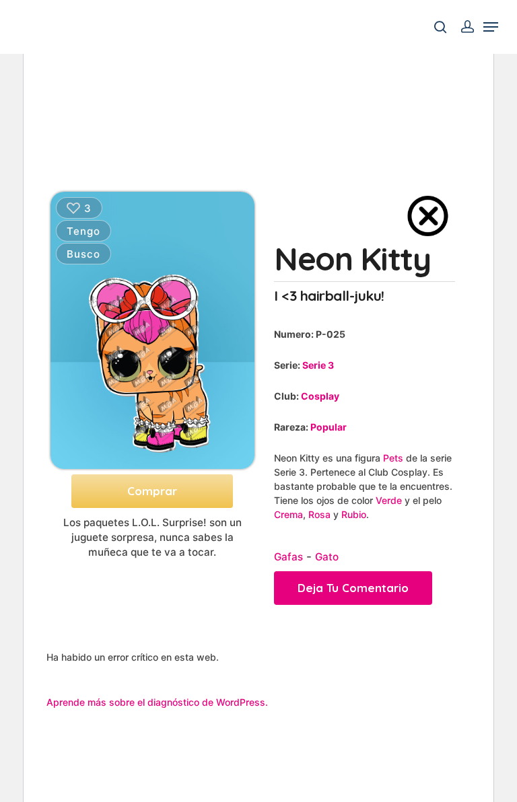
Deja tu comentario (353, 588)
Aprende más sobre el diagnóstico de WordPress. (157, 702)
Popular (328, 427)
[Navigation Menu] (490, 27)
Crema (288, 514)
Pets (393, 458)
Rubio (353, 514)
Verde (389, 500)
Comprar (152, 491)
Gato (327, 556)
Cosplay (320, 396)
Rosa (319, 514)
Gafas (288, 556)
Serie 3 (318, 365)
